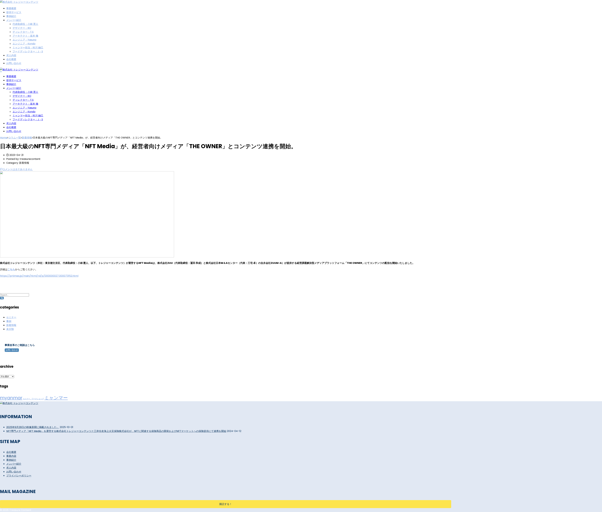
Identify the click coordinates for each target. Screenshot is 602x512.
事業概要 (11, 8)
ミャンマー (56, 397)
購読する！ (225, 504)
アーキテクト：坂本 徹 (25, 36)
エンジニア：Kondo (24, 43)
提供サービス (13, 12)
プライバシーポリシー (18, 475)
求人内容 (11, 55)
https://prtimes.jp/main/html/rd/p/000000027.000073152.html (39, 276)
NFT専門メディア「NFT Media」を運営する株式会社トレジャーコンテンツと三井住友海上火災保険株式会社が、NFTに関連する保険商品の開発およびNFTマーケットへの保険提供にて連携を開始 (116, 431)
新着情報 (11, 325)
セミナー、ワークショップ (33, 399)
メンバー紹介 (13, 20)
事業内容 (11, 456)
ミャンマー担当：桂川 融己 (28, 47)
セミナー (11, 317)
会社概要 (11, 59)
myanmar (11, 397)
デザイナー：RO (22, 28)
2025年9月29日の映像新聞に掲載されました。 (32, 427)
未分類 (10, 329)
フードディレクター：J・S (28, 51)
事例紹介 (11, 16)
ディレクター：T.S (23, 32)
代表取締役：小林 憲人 (25, 24)
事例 (8, 321)
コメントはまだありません (18, 169)
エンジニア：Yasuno (24, 40)
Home (3, 137)
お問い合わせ (13, 63)
